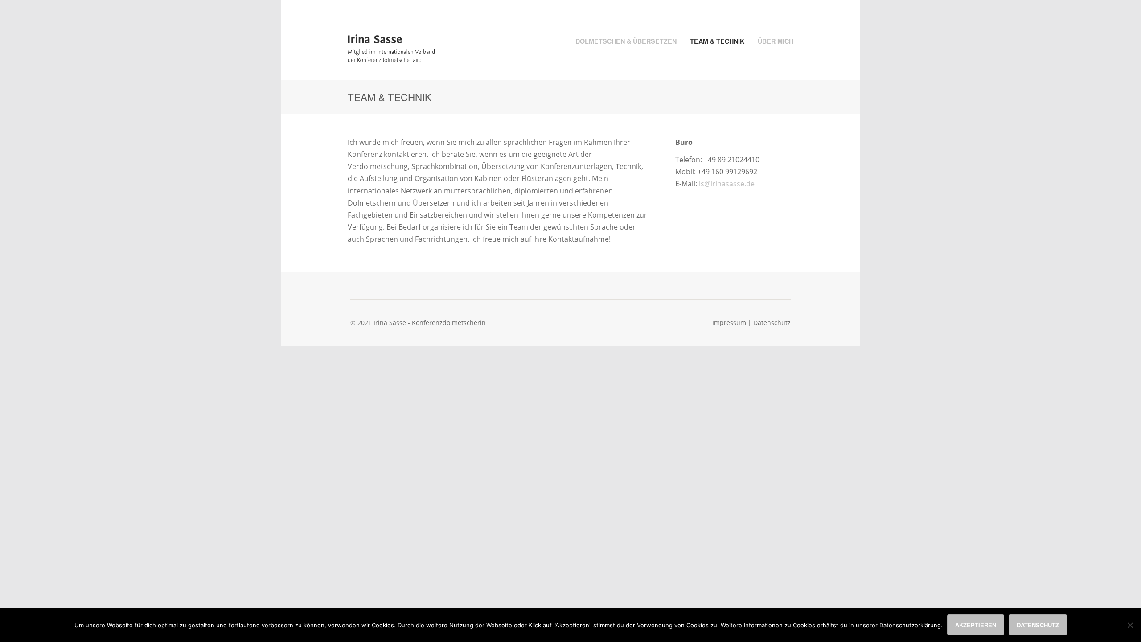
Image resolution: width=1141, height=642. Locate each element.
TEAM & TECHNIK (717, 41)
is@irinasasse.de (727, 184)
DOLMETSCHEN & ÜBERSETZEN (626, 41)
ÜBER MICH (775, 41)
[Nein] (1129, 625)
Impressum (729, 322)
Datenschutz (772, 322)
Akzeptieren (975, 625)
